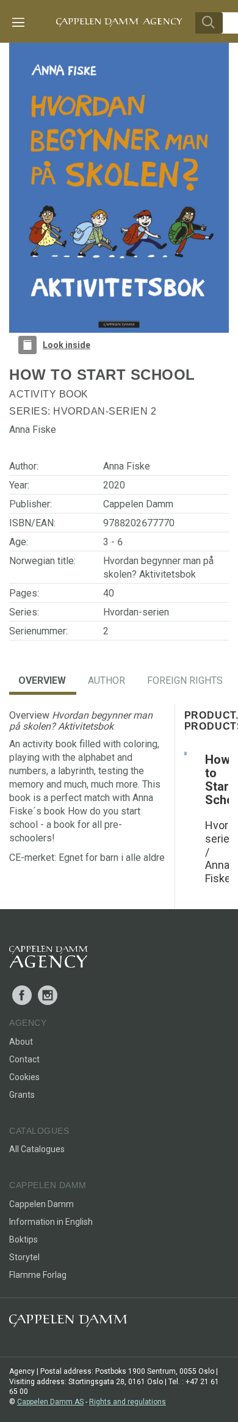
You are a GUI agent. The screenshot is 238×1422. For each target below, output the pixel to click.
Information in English (51, 1222)
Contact (24, 1059)
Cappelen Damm (138, 504)
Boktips (23, 1239)
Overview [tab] (42, 680)
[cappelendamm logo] (68, 1323)
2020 (114, 485)
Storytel (24, 1257)
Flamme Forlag (38, 1275)
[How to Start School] (185, 752)
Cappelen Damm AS (50, 1402)
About (21, 1042)
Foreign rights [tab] (185, 680)
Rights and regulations (127, 1402)
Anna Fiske (126, 466)
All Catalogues (37, 1149)
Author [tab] (106, 680)
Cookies (24, 1077)
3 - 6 (113, 542)
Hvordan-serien (100, 411)
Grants (22, 1095)
